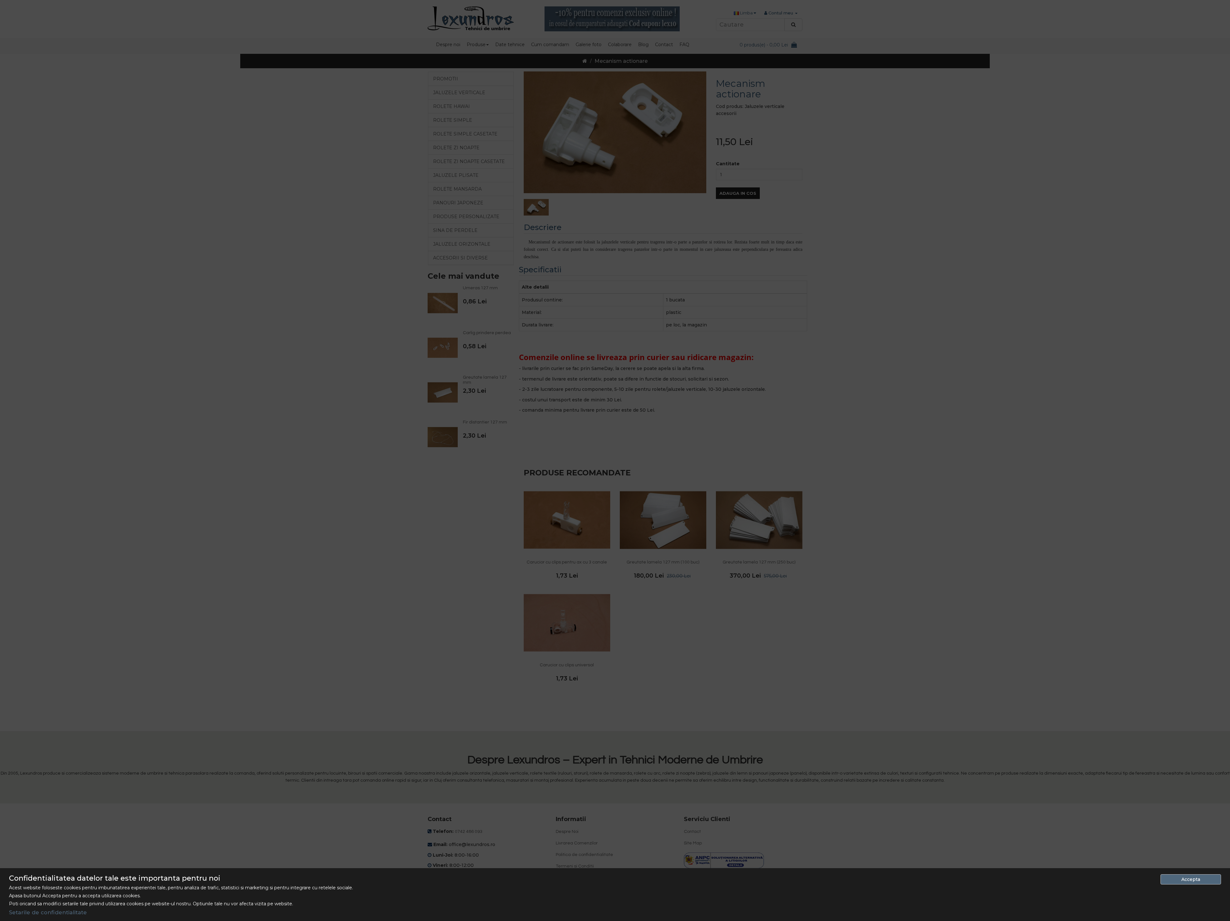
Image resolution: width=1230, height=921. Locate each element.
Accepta (1190, 879)
